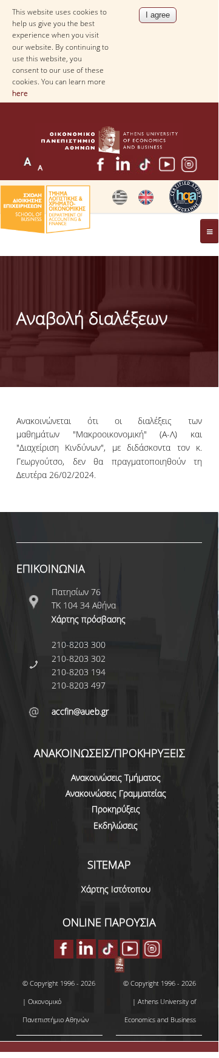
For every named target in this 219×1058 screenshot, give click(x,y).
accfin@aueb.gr (80, 711)
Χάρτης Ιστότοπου (115, 889)
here (20, 93)
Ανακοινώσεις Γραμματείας (116, 793)
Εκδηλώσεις (115, 825)
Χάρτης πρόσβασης (89, 619)
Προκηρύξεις (116, 809)
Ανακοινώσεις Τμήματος (116, 777)
